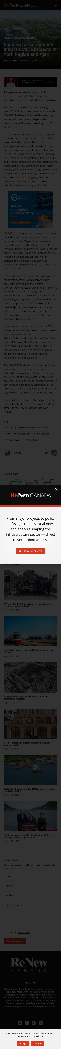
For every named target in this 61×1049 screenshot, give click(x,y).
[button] (56, 489)
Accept (23, 1043)
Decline (37, 1043)
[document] (30, 524)
